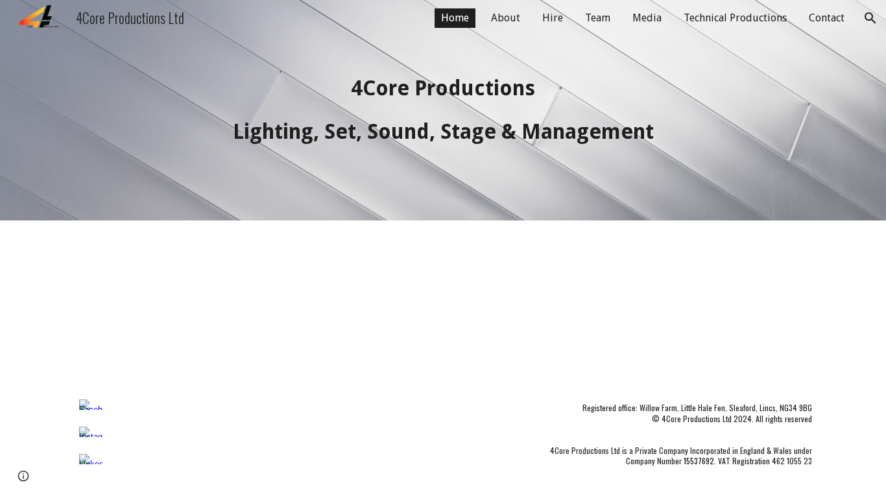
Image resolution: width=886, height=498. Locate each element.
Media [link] (647, 18)
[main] (443, 110)
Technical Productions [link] (735, 18)
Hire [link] (552, 18)
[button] (870, 18)
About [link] (505, 18)
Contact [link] (826, 18)
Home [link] (455, 18)
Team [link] (597, 18)
